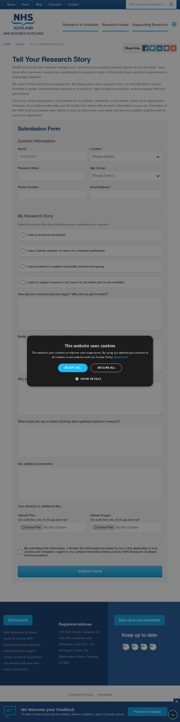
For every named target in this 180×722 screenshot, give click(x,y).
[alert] (90, 361)
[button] (90, 378)
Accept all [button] (73, 368)
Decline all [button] (106, 368)
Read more (121, 357)
